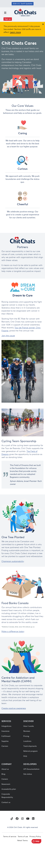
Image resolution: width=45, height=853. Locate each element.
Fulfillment (6, 736)
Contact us (6, 802)
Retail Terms (22, 840)
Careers (5, 779)
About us (5, 769)
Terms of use (23, 836)
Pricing (26, 736)
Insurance (5, 731)
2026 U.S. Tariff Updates (22, 3)
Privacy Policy (35, 836)
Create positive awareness (14, 708)
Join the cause (8, 335)
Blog (3, 774)
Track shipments (30, 746)
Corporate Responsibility (7, 795)
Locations (27, 741)
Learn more (15, 32)
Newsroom (6, 784)
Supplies (5, 741)
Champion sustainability (13, 561)
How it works (28, 726)
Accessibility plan (9, 789)
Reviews (26, 731)
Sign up (8, 19)
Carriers (5, 746)
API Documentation (31, 769)
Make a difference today (13, 631)
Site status (27, 774)
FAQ (25, 756)
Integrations (6, 726)
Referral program (30, 751)
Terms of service (9, 836)
